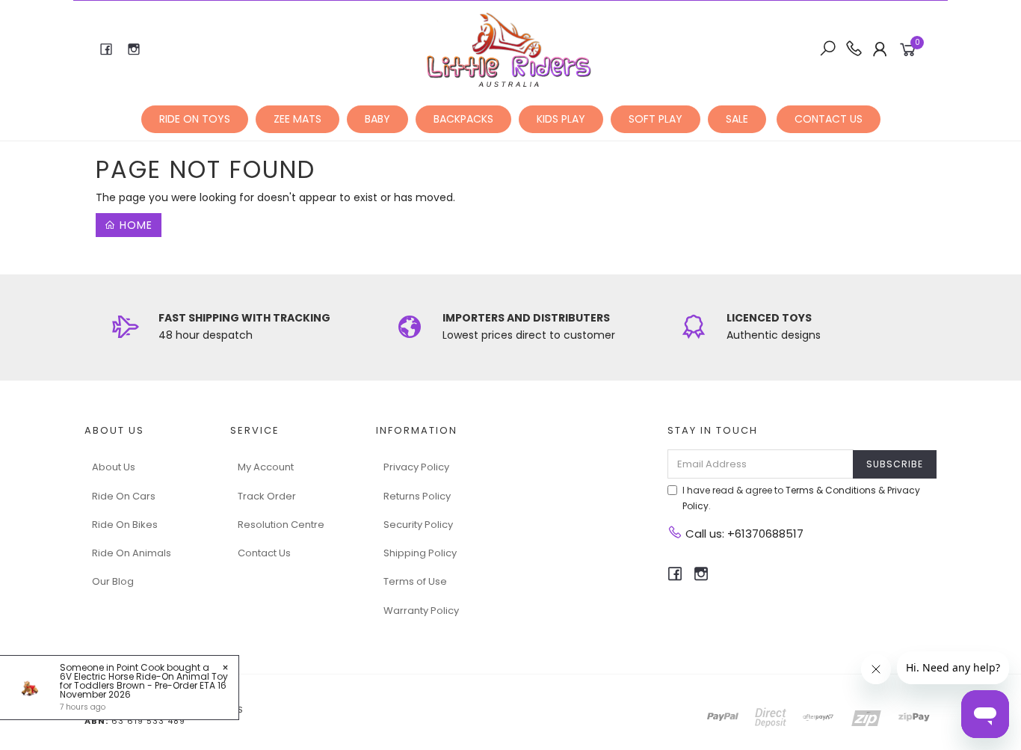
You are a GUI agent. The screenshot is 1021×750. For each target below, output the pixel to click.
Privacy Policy (416, 467)
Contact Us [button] (829, 118)
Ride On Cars (123, 496)
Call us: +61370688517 (742, 533)
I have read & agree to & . (801, 498)
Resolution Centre (281, 524)
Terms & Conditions (831, 490)
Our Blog (113, 581)
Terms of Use (415, 581)
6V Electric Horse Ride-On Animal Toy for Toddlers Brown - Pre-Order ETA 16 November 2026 (144, 685)
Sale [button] (737, 118)
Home (134, 225)
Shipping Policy (420, 553)
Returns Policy (417, 496)
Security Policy (418, 524)
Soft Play (655, 118)
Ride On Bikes (125, 524)
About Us (113, 467)
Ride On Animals (131, 553)
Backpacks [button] (463, 118)
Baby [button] (377, 118)
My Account (266, 467)
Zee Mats (297, 118)
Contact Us (264, 553)
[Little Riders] (509, 48)
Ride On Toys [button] (194, 118)
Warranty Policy (421, 610)
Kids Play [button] (561, 118)
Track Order (267, 496)
